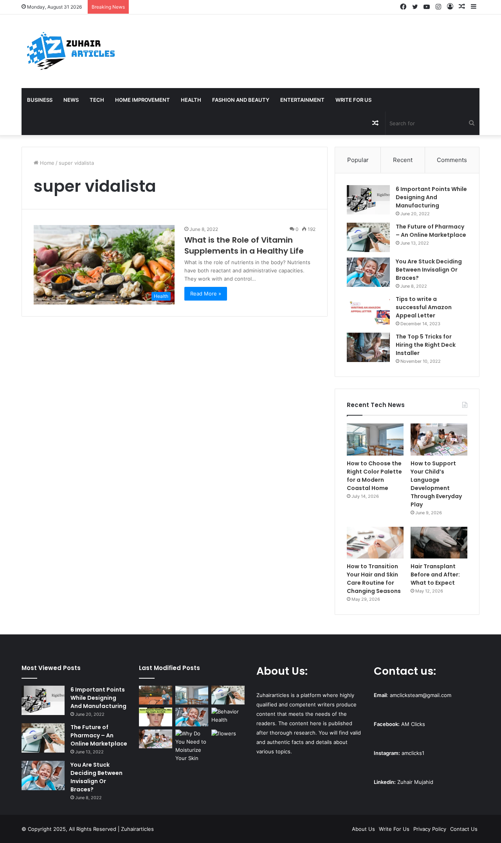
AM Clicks (413, 724)
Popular (358, 160)
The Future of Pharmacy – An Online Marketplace (431, 231)
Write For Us (353, 100)
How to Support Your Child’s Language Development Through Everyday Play (436, 483)
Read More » (205, 293)
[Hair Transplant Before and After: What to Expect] (439, 543)
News (71, 100)
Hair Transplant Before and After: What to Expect (435, 574)
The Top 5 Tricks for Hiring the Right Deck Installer (426, 345)
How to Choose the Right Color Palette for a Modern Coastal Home (374, 475)
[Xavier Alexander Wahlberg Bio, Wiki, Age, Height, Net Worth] (155, 717)
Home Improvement (142, 100)
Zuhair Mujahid (415, 782)
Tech (97, 100)
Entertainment (302, 100)
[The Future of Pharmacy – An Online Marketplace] (368, 237)
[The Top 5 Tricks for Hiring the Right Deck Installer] (368, 347)
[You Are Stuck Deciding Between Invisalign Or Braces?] (368, 272)
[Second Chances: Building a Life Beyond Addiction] (228, 717)
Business (39, 100)
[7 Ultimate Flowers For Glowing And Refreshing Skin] (228, 739)
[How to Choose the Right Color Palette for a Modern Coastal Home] (375, 439)
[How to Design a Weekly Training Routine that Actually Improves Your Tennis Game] (155, 695)
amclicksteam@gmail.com (420, 695)
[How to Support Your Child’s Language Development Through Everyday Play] (439, 439)
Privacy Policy (429, 829)
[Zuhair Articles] (70, 51)
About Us (363, 829)
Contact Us (464, 829)
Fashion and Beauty (240, 100)
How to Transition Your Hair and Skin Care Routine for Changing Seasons (374, 578)
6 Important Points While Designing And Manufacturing (431, 197)
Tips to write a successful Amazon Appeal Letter (424, 307)
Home (46, 163)
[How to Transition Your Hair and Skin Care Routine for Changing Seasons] (375, 543)
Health (191, 100)
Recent (403, 160)
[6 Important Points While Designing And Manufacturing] (368, 199)
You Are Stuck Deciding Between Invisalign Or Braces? (429, 270)
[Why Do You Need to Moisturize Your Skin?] (192, 746)
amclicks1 (413, 753)
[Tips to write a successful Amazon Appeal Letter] (368, 309)
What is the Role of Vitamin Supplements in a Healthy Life (244, 245)
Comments (452, 160)
